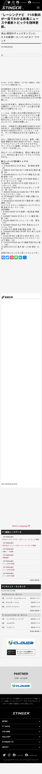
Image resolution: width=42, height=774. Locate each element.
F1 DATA (6, 726)
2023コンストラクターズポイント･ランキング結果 (20, 539)
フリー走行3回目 (8, 564)
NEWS (5, 721)
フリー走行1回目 (8, 576)
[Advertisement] (22, 276)
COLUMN (6, 731)
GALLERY (6, 737)
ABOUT (5, 747)
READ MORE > (35, 580)
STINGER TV (8, 742)
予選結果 (5, 558)
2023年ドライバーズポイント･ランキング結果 (19, 545)
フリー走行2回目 (8, 570)
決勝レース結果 (7, 551)
